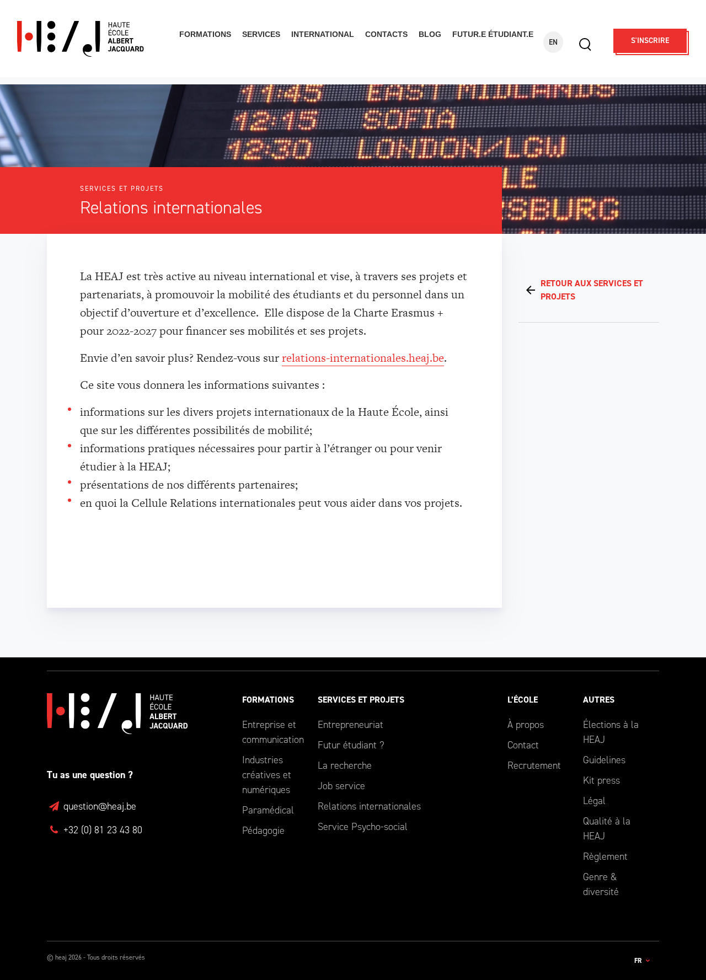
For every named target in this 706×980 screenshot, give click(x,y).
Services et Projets (361, 699)
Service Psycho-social (363, 826)
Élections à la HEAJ (611, 732)
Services (261, 34)
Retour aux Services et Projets (592, 289)
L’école (522, 699)
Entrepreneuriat (350, 724)
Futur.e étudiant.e (492, 34)
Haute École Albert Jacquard (91, 39)
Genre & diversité (601, 884)
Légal (594, 800)
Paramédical (268, 810)
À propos (525, 724)
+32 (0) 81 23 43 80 (101, 830)
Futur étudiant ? (351, 745)
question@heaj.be (98, 806)
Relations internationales (369, 806)
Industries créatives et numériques (266, 774)
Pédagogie (263, 830)
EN (553, 42)
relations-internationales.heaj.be (363, 358)
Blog (430, 34)
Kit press (601, 780)
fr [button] (638, 960)
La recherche (345, 765)
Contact (523, 745)
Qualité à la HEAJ (606, 829)
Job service (341, 785)
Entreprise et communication (271, 732)
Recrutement (534, 765)
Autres (598, 699)
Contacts (386, 34)
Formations (205, 34)
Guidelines (604, 760)
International (322, 34)
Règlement (605, 856)
